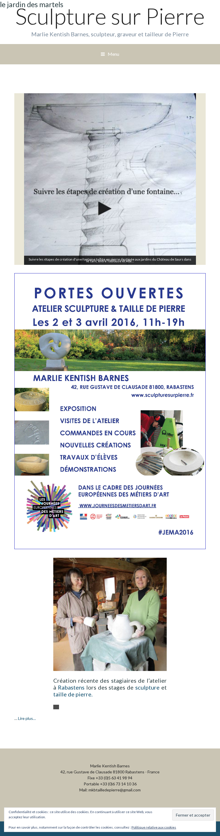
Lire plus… (27, 718)
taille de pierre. (73, 694)
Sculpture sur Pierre (110, 16)
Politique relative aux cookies (153, 827)
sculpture (147, 687)
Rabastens (71, 687)
